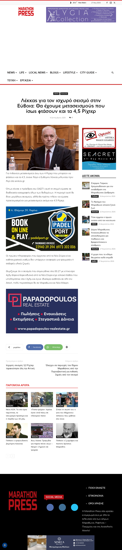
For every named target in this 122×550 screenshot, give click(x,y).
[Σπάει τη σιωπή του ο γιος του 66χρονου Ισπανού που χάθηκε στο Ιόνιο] (67, 399)
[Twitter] (114, 3)
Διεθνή (94, 261)
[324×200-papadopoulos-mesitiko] (42, 311)
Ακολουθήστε (62, 504)
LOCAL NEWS (37, 72)
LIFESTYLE (69, 72)
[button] (81, 14)
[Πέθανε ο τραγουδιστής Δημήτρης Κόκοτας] (17, 430)
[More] (67, 347)
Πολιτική (95, 196)
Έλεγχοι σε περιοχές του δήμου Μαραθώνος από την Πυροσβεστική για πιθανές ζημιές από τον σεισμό (62, 370)
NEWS (11, 72)
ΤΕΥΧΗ (11, 80)
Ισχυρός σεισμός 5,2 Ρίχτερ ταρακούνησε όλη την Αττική (20, 367)
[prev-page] (8, 456)
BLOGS (54, 72)
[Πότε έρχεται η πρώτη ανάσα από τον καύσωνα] (86, 219)
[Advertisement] (61, 47)
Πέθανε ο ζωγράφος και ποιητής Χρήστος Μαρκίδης (67, 444)
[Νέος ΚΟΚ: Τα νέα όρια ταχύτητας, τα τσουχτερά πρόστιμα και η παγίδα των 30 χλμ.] (17, 399)
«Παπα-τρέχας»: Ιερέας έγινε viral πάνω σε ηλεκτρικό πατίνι (41, 413)
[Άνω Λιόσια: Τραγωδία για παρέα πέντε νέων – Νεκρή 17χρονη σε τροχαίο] (42, 430)
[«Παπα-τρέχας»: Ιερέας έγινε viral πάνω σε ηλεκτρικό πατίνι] (42, 399)
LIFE (21, 72)
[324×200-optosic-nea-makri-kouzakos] (99, 138)
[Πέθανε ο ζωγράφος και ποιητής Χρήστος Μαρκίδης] (67, 430)
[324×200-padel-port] (42, 229)
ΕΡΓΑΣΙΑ (25, 80)
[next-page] (12, 456)
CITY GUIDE (87, 72)
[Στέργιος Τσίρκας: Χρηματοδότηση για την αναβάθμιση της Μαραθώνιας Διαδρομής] (86, 185)
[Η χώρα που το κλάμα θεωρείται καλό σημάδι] (86, 256)
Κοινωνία (64, 93)
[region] (81, 14)
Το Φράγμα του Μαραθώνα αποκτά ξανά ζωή (103, 205)
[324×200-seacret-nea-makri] (99, 159)
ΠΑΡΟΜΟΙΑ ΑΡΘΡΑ (17, 385)
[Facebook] (107, 3)
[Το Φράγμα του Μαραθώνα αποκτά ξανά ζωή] (86, 204)
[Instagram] (110, 3)
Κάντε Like (50, 504)
